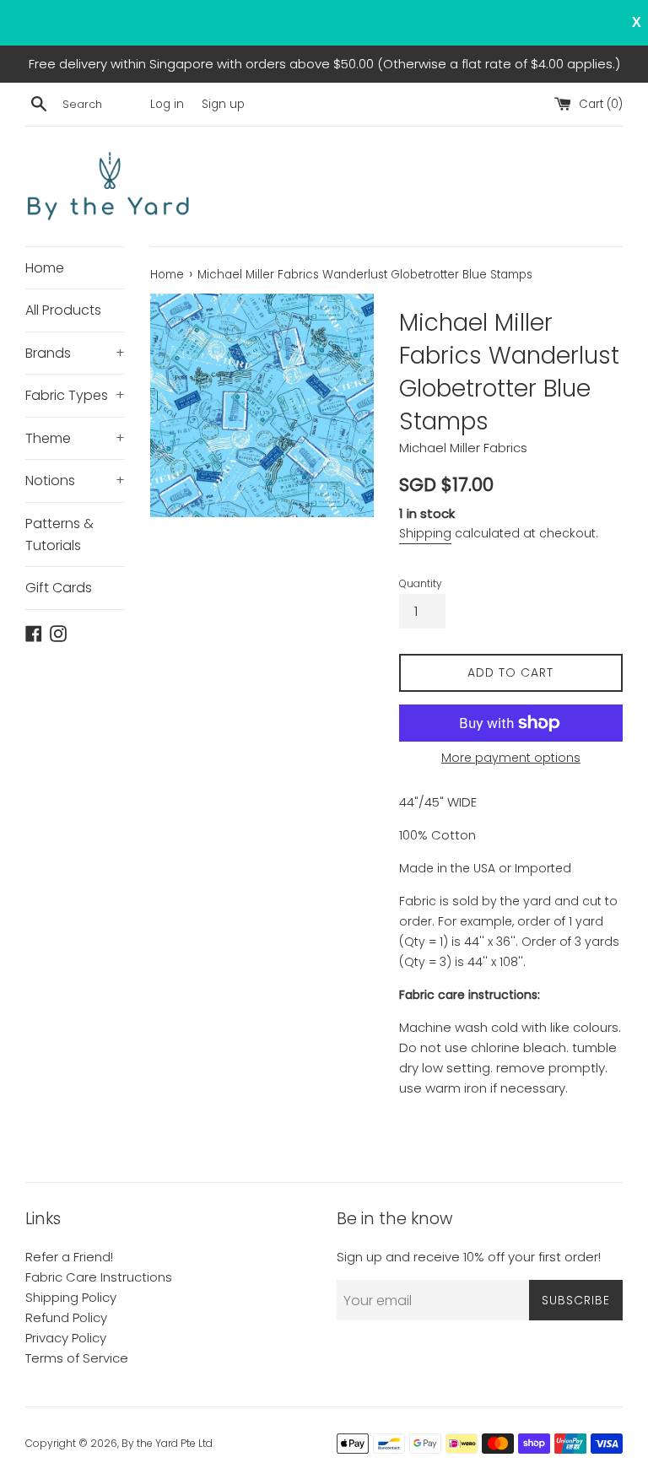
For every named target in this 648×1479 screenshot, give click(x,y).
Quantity (420, 583)
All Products (63, 310)
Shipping (425, 533)
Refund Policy (66, 1317)
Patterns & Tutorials (59, 534)
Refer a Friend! (69, 1257)
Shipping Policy (70, 1297)
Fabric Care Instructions (98, 1277)
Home (44, 268)
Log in (167, 104)
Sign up (223, 104)
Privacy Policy (65, 1338)
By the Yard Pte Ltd (167, 1443)
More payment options (510, 757)
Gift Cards (58, 587)
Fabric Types (75, 395)
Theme (75, 438)
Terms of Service (76, 1358)
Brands (75, 353)
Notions (75, 480)
